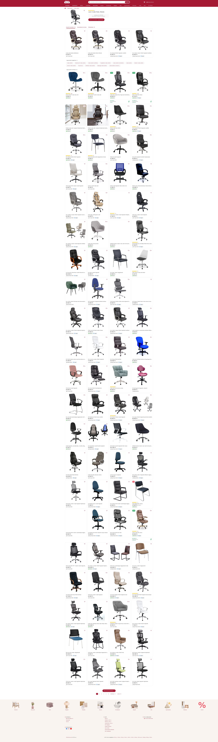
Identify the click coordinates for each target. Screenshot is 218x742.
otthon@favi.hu (70, 718)
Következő (112, 693)
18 (84, 366)
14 (129, 106)
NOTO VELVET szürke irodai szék (94, 94)
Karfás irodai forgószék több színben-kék (118, 185)
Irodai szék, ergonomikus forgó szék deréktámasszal (120, 94)
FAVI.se (135, 737)
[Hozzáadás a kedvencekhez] (84, 10)
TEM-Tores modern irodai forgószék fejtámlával (75, 681)
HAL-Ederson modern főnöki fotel (117, 652)
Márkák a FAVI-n (108, 721)
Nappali (134, 709)
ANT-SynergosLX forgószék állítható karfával (97, 301)
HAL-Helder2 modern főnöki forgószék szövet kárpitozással (78, 214)
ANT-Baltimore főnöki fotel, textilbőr (95, 417)
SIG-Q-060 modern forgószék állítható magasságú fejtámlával (144, 474)
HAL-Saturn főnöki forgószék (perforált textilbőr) (142, 417)
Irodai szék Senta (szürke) (93, 243)
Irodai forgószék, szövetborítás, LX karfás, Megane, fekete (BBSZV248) (80, 445)
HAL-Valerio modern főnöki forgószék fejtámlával (76, 330)
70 (84, 72)
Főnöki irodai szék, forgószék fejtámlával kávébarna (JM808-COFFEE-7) (102, 128)
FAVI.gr (147, 737)
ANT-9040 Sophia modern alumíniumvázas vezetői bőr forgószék (79, 359)
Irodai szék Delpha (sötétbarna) (72, 53)
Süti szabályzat (108, 731)
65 (106, 72)
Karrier (67, 721)
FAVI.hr (129, 737)
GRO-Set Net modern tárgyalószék (73, 652)
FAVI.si (150, 737)
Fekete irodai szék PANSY (115, 128)
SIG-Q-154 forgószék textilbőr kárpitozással (141, 156)
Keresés (127, 2)
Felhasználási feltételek (109, 729)
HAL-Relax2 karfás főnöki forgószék (73, 156)
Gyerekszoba (168, 709)
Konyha (100, 709)
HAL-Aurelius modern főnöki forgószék (96, 359)
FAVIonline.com (69, 737)
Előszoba (185, 709)
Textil (50, 709)
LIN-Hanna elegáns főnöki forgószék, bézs (118, 594)
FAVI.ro (125, 737)
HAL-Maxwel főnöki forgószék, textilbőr (118, 53)
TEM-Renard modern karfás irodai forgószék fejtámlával (121, 301)
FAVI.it (132, 737)
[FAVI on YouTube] (71, 728)
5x (93, 93)
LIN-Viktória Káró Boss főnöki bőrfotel (73, 594)
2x (115, 126)
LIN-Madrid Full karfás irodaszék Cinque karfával (98, 532)
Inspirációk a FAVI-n (109, 723)
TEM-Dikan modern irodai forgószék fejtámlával (75, 503)
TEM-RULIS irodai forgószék (71, 388)
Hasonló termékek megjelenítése (96, 19)
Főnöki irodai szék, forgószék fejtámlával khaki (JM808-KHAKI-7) (79, 128)
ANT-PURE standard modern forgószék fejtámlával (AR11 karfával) (123, 681)
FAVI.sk (119, 737)
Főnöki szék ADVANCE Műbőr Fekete (95, 330)
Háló (151, 709)
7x (71, 155)
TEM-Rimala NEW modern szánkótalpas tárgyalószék (76, 532)
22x (138, 93)
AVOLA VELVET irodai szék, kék (72, 94)
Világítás (66, 709)
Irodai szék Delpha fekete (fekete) (95, 53)
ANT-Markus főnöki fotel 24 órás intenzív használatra (143, 301)
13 (129, 72)
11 (151, 250)
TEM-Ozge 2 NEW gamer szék (94, 214)
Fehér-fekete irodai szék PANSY (138, 272)
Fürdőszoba (117, 709)
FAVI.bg (144, 737)
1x (115, 213)
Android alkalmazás (149, 718)
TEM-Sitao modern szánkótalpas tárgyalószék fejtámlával (99, 652)
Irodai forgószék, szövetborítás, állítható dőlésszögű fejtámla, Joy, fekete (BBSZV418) (149, 330)
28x (71, 93)
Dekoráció (33, 709)
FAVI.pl (122, 737)
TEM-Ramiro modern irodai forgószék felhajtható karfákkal (122, 214)
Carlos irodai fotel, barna (137, 532)
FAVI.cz (115, 737)
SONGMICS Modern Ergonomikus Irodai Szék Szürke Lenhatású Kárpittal (124, 623)
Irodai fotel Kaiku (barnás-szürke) (94, 474)
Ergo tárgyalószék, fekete (137, 503)
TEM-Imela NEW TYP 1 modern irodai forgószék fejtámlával (78, 565)
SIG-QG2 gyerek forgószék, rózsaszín (139, 388)
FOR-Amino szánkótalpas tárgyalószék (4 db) (119, 565)
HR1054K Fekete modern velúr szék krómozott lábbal (121, 243)
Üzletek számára (108, 726)
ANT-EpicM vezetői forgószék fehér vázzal (118, 445)
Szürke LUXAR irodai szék (93, 185)
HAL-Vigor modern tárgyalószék (116, 272)
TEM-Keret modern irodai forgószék (95, 594)
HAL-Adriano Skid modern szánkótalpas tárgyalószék (120, 503)
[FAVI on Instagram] (68, 728)
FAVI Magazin (107, 724)
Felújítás (83, 709)
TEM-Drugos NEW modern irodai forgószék (74, 185)
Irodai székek (76, 8)
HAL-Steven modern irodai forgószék (117, 417)
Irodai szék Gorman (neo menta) (116, 388)
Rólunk (106, 718)
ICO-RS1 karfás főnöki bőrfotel (72, 474)
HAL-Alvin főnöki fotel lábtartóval (95, 388)
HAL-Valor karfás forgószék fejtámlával (140, 681)
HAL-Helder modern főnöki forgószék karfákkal (141, 53)
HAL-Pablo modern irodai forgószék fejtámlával (75, 623)
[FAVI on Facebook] (66, 728)
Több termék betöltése (108, 690)
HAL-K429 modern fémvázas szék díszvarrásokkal (76, 301)
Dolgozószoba (69, 8)
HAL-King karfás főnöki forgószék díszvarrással (141, 594)
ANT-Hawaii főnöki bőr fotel (115, 532)
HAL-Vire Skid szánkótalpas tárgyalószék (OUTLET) (76, 417)
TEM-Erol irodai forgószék (115, 156)
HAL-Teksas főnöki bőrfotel (115, 359)
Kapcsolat (68, 720)
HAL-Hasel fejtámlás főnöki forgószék (95, 681)
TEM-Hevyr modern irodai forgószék (139, 214)
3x (137, 531)
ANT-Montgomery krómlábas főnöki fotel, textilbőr (142, 243)
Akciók (202, 709)
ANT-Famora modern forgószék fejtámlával (141, 652)
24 (129, 601)
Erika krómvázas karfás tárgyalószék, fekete (97, 156)
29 (151, 72)
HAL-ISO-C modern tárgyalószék (138, 565)
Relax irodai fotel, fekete (137, 94)
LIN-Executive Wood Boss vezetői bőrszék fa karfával (76, 272)
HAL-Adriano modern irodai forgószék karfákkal (75, 243)
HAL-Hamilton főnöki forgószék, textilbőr (140, 128)
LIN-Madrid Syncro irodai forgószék (95, 503)
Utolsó (118, 693)
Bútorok (15, 709)
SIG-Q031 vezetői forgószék (93, 272)
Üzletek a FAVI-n (108, 720)
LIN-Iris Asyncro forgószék (115, 474)
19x (115, 93)
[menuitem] (67, 5)
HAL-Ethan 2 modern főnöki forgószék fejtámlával (98, 565)
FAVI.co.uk (140, 737)
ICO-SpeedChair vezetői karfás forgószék (96, 445)
